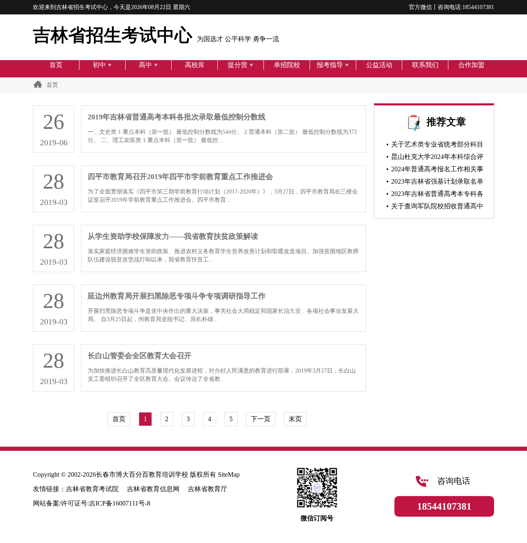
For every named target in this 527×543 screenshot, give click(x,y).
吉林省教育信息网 (153, 488)
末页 (295, 418)
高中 (145, 64)
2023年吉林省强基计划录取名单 (437, 181)
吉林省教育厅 (207, 488)
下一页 (260, 418)
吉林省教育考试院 (92, 488)
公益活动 (379, 64)
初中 (99, 64)
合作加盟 (471, 64)
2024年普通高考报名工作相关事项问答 (433, 170)
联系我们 (425, 64)
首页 (56, 64)
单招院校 (287, 64)
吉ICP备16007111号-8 (119, 503)
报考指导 (330, 64)
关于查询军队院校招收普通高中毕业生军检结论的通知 (433, 207)
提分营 (237, 64)
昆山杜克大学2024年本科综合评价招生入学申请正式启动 (433, 158)
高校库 (195, 64)
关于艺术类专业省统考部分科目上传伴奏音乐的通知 (433, 146)
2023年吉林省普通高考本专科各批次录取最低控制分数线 (433, 195)
